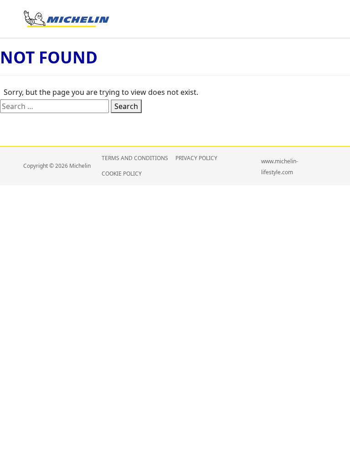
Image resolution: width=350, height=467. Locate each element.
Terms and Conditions (135, 158)
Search (126, 106)
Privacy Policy (196, 158)
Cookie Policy (122, 173)
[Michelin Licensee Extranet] (66, 18)
